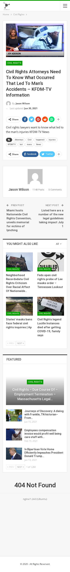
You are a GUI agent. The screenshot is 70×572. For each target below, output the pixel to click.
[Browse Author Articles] (35, 176)
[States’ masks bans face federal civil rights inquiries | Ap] (19, 306)
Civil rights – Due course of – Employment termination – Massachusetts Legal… (35, 394)
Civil (30, 140)
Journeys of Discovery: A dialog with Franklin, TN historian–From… (43, 414)
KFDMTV (11, 144)
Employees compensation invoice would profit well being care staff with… (42, 434)
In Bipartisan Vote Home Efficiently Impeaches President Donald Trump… (43, 453)
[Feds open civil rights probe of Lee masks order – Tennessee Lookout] (50, 261)
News (38, 144)
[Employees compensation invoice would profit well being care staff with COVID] (14, 435)
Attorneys (19, 140)
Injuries (52, 140)
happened (40, 140)
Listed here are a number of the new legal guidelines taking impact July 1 (50, 218)
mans (29, 144)
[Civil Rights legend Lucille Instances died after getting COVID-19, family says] (50, 306)
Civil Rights (14, 63)
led (21, 144)
